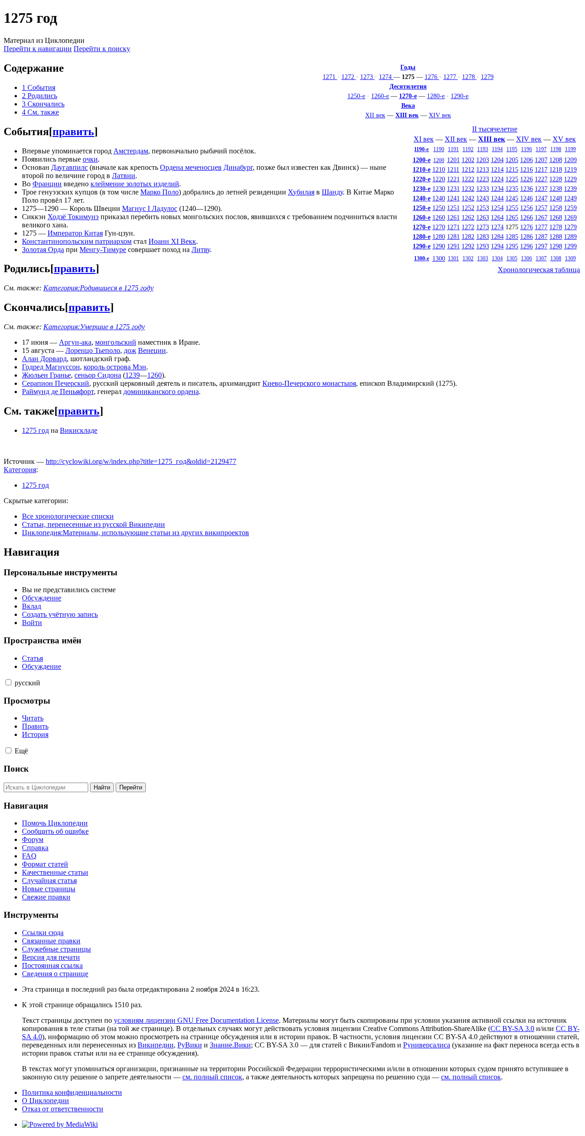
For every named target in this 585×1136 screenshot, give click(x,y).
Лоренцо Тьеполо (92, 350)
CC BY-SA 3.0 (512, 1028)
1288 (555, 236)
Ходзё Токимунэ (73, 217)
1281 (453, 236)
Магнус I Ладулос (149, 208)
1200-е (422, 159)
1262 (468, 217)
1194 (497, 149)
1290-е (459, 96)
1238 (555, 188)
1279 (487, 76)
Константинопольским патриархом (77, 241)
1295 (511, 246)
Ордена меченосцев (191, 167)
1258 (555, 207)
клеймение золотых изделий (134, 184)
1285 (511, 236)
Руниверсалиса (426, 1045)
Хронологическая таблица (539, 269)
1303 (482, 258)
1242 (468, 198)
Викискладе (78, 430)
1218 (555, 169)
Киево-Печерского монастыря (309, 383)
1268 (555, 217)
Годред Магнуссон (51, 367)
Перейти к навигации (38, 49)
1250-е (356, 96)
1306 (526, 258)
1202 (468, 159)
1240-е (422, 198)
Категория (20, 469)
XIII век (407, 115)
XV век (564, 139)
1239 (570, 188)
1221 (453, 179)
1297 (541, 246)
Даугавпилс (69, 167)
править (73, 131)
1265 (511, 217)
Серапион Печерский (55, 383)
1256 (526, 207)
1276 (432, 76)
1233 (482, 188)
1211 (453, 169)
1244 (497, 198)
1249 (570, 198)
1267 (541, 217)
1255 (511, 207)
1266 (526, 217)
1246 (526, 198)
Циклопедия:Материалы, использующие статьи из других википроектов (135, 532)
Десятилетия (408, 86)
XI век (424, 139)
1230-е (422, 188)
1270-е (408, 96)
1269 (570, 217)
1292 (468, 246)
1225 (511, 179)
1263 (482, 217)
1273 (367, 76)
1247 (541, 198)
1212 (468, 169)
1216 (526, 169)
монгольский (115, 342)
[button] (8, 682)
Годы (407, 67)
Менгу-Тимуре (103, 249)
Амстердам (130, 151)
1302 (468, 258)
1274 (386, 76)
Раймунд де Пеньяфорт (58, 391)
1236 (526, 188)
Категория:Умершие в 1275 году (94, 327)
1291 (453, 246)
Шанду (332, 192)
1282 (468, 236)
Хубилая (301, 192)
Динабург (238, 167)
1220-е (422, 179)
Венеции (152, 350)
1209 (570, 159)
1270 (438, 227)
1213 (482, 169)
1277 (450, 76)
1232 (468, 188)
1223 (482, 179)
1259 (570, 207)
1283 (482, 236)
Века (408, 105)
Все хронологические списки (68, 516)
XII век (375, 115)
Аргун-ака (75, 342)
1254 (497, 207)
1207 (541, 159)
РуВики (189, 1045)
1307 (541, 258)
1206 (526, 159)
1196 (526, 149)
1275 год (35, 430)
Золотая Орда (43, 249)
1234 (497, 188)
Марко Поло (159, 192)
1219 (570, 169)
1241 (453, 198)
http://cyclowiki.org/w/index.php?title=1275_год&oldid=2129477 (141, 461)
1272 (348, 76)
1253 (482, 207)
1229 (570, 179)
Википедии (156, 1045)
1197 (541, 149)
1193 (482, 149)
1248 (555, 198)
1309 (570, 258)
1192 (468, 149)
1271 (330, 76)
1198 (555, 149)
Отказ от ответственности (62, 1109)
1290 (438, 246)
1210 (438, 169)
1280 (438, 236)
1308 (555, 258)
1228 (555, 179)
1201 (453, 159)
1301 (453, 258)
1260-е (380, 96)
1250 (438, 207)
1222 (468, 179)
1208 (555, 159)
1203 (482, 159)
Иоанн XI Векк (172, 241)
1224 (497, 179)
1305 (511, 258)
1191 (453, 149)
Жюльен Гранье (46, 375)
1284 (497, 236)
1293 (482, 246)
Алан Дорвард (44, 359)
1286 (526, 236)
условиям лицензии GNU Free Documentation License (196, 1020)
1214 (497, 169)
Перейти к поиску (102, 49)
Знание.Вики (230, 1045)
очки (90, 159)
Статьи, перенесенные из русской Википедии (93, 524)
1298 (555, 246)
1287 (541, 236)
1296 (526, 246)
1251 (453, 207)
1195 (511, 149)
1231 (453, 188)
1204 (497, 159)
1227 (541, 179)
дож (130, 350)
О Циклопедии (45, 1100)
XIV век (440, 115)
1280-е (436, 96)
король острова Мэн (115, 367)
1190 (438, 149)
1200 (438, 160)
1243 (482, 198)
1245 (511, 198)
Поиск (16, 768)
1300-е (421, 258)
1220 (438, 179)
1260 (438, 217)
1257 (541, 207)
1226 (526, 179)
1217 (541, 169)
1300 (438, 258)
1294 (497, 246)
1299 (570, 246)
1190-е (421, 149)
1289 (570, 236)
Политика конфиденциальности (72, 1092)
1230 (438, 188)
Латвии (123, 175)
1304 (497, 258)
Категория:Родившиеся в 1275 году (98, 288)
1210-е (422, 169)
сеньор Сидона (97, 375)
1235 (511, 188)
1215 (511, 169)
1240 (438, 198)
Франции (47, 184)
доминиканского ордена (161, 391)
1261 (453, 217)
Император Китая (75, 233)
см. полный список (212, 1077)
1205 (511, 159)
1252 (468, 207)
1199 (570, 149)
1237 (541, 188)
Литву (200, 249)
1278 (469, 76)
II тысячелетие (494, 129)
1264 (497, 217)
